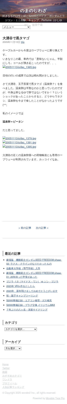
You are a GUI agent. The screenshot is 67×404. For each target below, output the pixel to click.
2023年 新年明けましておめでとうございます (32, 291)
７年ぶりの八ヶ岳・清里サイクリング (26, 309)
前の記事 (26, 227)
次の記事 (41, 227)
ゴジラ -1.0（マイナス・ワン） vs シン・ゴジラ (32, 281)
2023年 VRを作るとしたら (20, 286)
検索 (4, 372)
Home (5, 364)
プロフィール (9, 383)
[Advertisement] (30, 188)
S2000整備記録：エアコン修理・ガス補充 (29, 300)
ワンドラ (7, 379)
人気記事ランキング (13, 387)
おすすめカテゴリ (12, 375)
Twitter (5, 368)
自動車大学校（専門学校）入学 (23, 268)
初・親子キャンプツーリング (22, 295)
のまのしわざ (33, 10)
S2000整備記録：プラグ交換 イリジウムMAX (30, 305)
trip (22, 42)
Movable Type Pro (55, 398)
